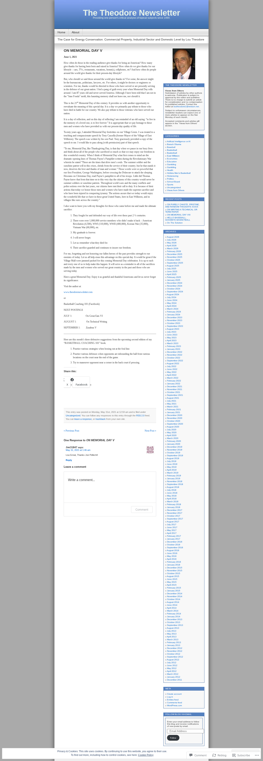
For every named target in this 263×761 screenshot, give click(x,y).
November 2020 (174, 418)
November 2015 (174, 570)
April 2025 (171, 274)
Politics (170, 179)
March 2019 (172, 473)
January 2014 (173, 616)
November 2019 (174, 450)
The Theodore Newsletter (131, 12)
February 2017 (174, 536)
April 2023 (171, 340)
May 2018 (171, 496)
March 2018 (172, 501)
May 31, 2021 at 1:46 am (78, 450)
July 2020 (171, 429)
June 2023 (172, 335)
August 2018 (173, 487)
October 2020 (173, 421)
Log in (170, 697)
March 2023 (172, 343)
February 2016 (174, 562)
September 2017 (175, 519)
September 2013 (175, 625)
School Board (173, 182)
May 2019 (171, 467)
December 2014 (174, 593)
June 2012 (172, 665)
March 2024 (172, 309)
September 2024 (175, 291)
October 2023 (173, 323)
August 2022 (173, 363)
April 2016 (171, 559)
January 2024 (173, 314)
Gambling (171, 164)
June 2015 (172, 579)
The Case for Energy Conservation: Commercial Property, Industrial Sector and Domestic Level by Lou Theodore (131, 39)
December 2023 (174, 317)
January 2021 (173, 412)
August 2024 (173, 294)
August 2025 (173, 266)
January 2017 (173, 539)
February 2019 (174, 475)
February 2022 (174, 381)
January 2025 (173, 280)
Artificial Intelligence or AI (178, 141)
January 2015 (173, 590)
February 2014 (174, 613)
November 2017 (174, 513)
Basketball (172, 150)
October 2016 (173, 544)
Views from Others (175, 190)
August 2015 (173, 576)
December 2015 (174, 567)
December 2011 (174, 680)
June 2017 (172, 527)
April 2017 (171, 533)
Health (170, 170)
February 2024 (174, 312)
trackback (101, 419)
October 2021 (173, 392)
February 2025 (174, 277)
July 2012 (171, 662)
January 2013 (173, 645)
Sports (170, 184)
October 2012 (173, 654)
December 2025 (174, 254)
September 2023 (175, 326)
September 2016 (175, 547)
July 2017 (171, 524)
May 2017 (171, 530)
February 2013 (174, 642)
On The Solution (175, 223)
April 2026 (171, 245)
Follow (173, 738)
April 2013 (171, 637)
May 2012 (171, 668)
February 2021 (174, 409)
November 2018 (174, 481)
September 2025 (175, 263)
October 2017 (173, 516)
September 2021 (175, 395)
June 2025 (172, 271)
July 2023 (171, 332)
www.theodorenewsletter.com (78, 292)
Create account (174, 694)
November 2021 (174, 389)
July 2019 (171, 461)
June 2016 (172, 553)
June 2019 (172, 464)
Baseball (171, 147)
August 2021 (173, 398)
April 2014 (171, 608)
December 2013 (174, 619)
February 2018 (174, 504)
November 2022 (174, 355)
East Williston (173, 156)
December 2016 (174, 542)
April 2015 (171, 585)
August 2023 (173, 329)
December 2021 (174, 386)
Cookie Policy (145, 755)
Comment (141, 509)
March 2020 (172, 438)
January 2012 (173, 677)
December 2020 (174, 415)
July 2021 (171, 401)
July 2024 (171, 297)
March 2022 (172, 378)
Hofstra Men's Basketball (178, 173)
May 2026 (171, 243)
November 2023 (174, 320)
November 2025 (174, 257)
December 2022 (174, 352)
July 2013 (171, 631)
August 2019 (173, 458)
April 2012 (171, 671)
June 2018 (172, 493)
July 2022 (171, 366)
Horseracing (172, 176)
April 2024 (171, 306)
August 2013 (173, 628)
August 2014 (173, 602)
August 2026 (173, 237)
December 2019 (174, 447)
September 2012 (175, 657)
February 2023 (174, 346)
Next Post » (150, 430)
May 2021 (171, 404)
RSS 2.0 (140, 415)
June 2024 (172, 300)
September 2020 (175, 424)
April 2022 (171, 375)
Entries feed (173, 700)
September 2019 (175, 455)
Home (61, 32)
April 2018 (171, 498)
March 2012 (172, 674)
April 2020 (171, 435)
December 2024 (174, 283)
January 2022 (173, 383)
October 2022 (173, 358)
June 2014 (172, 605)
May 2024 (171, 303)
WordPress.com (174, 705)
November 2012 (174, 651)
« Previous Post (71, 430)
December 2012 (174, 648)
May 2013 (171, 634)
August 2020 (173, 427)
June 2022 (172, 369)
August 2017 (173, 521)
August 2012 (173, 660)
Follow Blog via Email (178, 714)
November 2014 (174, 596)
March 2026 (172, 248)
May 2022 (171, 372)
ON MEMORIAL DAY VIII (178, 215)
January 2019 (173, 478)
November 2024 (174, 286)
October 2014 (173, 599)
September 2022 (175, 360)
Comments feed (174, 702)
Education (172, 161)
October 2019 (173, 452)
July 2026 (171, 240)
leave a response (83, 419)
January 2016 (173, 565)
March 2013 (172, 639)
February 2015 (174, 588)
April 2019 (171, 470)
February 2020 (174, 441)
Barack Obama (174, 144)
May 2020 (171, 432)
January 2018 (173, 507)
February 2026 (174, 251)
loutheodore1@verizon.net (186, 106)
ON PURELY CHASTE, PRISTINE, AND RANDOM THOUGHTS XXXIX (182, 205)
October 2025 (173, 260)
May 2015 (171, 582)
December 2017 (174, 510)
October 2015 (173, 573)
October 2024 (173, 289)
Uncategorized (73, 415)
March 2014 (172, 611)
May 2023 (171, 337)
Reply (69, 460)
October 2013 (173, 622)
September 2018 (175, 484)
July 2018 (171, 490)
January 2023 (173, 349)
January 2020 (173, 444)
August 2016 (173, 550)
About (75, 32)
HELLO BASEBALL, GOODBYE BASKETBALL (177, 218)
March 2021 (172, 406)
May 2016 (171, 556)
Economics (172, 159)
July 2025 (171, 268)
